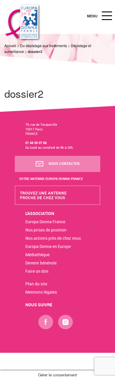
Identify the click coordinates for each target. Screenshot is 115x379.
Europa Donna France (45, 221)
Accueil (10, 45)
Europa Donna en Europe (48, 246)
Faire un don (36, 271)
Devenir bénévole (41, 263)
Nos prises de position (45, 230)
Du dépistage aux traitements (43, 45)
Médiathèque (37, 254)
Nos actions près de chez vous (53, 238)
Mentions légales (41, 292)
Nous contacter (64, 163)
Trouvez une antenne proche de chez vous (43, 195)
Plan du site (36, 284)
